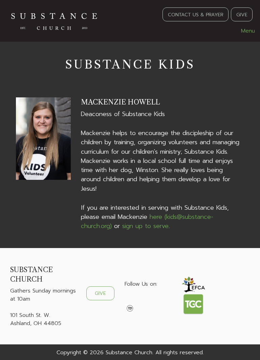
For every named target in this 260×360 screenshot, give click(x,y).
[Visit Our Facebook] (130, 300)
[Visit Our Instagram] (151, 300)
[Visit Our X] (140, 300)
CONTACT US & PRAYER (195, 14)
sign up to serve (145, 226)
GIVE (241, 14)
